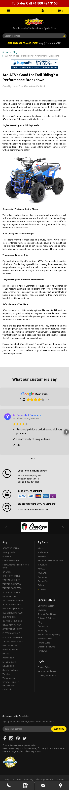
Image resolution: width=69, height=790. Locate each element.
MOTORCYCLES (10, 645)
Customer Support (46, 606)
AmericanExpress (46, 496)
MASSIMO (42, 565)
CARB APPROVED (11, 560)
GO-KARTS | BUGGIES (12, 621)
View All (44, 589)
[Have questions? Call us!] (8, 785)
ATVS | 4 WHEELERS (12, 605)
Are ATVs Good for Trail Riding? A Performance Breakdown (32, 56)
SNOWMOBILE (9, 617)
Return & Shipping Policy (49, 634)
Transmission (9, 678)
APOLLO (41, 569)
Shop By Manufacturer (13, 600)
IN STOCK (7, 556)
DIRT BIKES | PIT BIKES (13, 609)
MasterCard (38, 496)
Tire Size (7, 674)
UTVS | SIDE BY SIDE (12, 625)
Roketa (41, 585)
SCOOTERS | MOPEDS (12, 613)
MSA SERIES (8, 666)
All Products (8, 658)
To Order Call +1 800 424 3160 (34, 3)
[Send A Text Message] (25, 785)
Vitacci (41, 548)
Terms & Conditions (47, 614)
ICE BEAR (42, 573)
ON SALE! (7, 572)
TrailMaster (43, 552)
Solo (53, 496)
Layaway (42, 610)
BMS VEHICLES (9, 596)
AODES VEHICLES (11, 548)
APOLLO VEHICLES (11, 576)
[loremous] (34, 527)
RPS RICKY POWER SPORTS (50, 560)
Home (5, 52)
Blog (15, 52)
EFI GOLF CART (9, 662)
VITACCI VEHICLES (11, 592)
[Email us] (43, 785)
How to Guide (44, 643)
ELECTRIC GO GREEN (12, 637)
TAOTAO (42, 556)
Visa (31, 496)
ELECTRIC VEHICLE (11, 633)
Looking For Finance (47, 675)
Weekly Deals (9, 552)
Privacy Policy (44, 667)
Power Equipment (11, 649)
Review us (42, 651)
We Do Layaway (45, 638)
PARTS (6, 654)
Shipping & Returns (46, 618)
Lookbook (7, 689)
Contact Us (43, 626)
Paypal (22, 496)
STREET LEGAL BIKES (12, 629)
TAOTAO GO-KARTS (12, 584)
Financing (42, 630)
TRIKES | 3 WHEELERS (12, 641)
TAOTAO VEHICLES (11, 580)
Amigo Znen (43, 581)
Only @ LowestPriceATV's (35, 43)
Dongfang (42, 577)
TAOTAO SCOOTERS (12, 588)
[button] (34, 64)
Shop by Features (10, 670)
